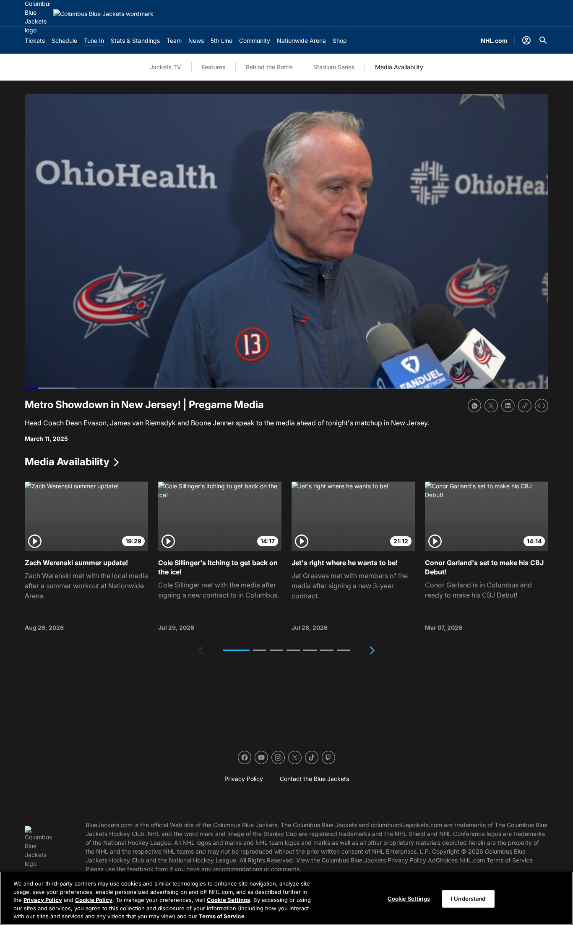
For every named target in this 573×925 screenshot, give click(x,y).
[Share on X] (491, 405)
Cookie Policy (93, 899)
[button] (236, 650)
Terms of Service (222, 916)
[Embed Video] (541, 405)
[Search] (543, 40)
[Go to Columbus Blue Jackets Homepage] (103, 13)
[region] (286, 898)
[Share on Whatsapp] (474, 405)
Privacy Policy (42, 899)
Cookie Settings (228, 899)
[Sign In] (526, 40)
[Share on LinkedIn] (508, 405)
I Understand (468, 898)
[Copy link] (524, 405)
